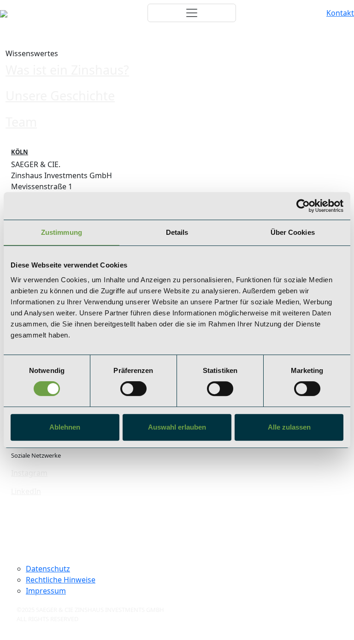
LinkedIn (26, 491)
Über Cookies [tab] (293, 232)
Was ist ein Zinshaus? (67, 69)
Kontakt (340, 13)
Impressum (46, 591)
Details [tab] (177, 232)
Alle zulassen (289, 427)
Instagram (29, 473)
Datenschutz (48, 569)
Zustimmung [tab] (61, 232)
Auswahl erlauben (177, 427)
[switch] (133, 388)
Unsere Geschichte (60, 95)
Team (21, 121)
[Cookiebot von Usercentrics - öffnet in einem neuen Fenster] (303, 206)
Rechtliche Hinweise (60, 580)
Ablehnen (64, 427)
